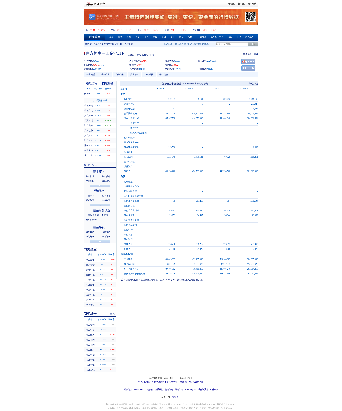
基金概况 (90, 74)
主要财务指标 (92, 215)
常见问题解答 (144, 382)
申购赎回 (149, 74)
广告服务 (149, 389)
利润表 (105, 215)
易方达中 (90, 259)
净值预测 (197, 44)
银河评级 (90, 236)
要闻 (155, 37)
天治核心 (88, 130)
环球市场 (202, 37)
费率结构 (120, 74)
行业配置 (106, 200)
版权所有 (176, 397)
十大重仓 (90, 196)
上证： (141, 30)
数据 (181, 37)
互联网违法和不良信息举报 (164, 382)
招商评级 (106, 236)
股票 (120, 37)
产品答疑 (214, 389)
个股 (146, 37)
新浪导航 (252, 3)
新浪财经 (89, 44)
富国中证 (90, 274)
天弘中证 (90, 269)
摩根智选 (88, 105)
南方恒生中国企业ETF (112, 44)
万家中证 (90, 294)
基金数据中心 (217, 37)
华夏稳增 (88, 120)
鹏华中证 (90, 299)
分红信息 (163, 74)
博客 (230, 37)
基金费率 (106, 176)
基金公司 (105, 74)
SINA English (190, 389)
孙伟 (256, 54)
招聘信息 (169, 389)
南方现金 (90, 354)
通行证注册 (203, 389)
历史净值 (134, 74)
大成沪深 (88, 115)
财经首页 (232, 3)
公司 (164, 37)
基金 (111, 37)
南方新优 (90, 369)
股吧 (239, 37)
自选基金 (249, 37)
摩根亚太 (88, 110)
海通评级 (106, 232)
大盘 (138, 37)
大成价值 (88, 135)
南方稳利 (90, 324)
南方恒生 (88, 93)
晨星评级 (90, 232)
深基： (114, 30)
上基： (87, 30)
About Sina (138, 389)
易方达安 (88, 155)
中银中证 (90, 279)
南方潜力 (90, 334)
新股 (172, 37)
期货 (129, 37)
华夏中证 (90, 289)
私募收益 (206, 44)
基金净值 (179, 44)
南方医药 (90, 349)
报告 (190, 37)
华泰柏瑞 (90, 304)
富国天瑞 (88, 150)
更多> (113, 314)
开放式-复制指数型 (146, 55)
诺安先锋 (88, 125)
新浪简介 (128, 389)
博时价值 (88, 145)
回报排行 (188, 44)
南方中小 (90, 329)
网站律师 (179, 389)
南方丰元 (90, 339)
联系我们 (159, 389)
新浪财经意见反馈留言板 (192, 382)
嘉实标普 (90, 264)
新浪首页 (242, 3)
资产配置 (90, 200)
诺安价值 (88, 140)
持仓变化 (106, 196)
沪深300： (197, 30)
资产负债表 (91, 219)
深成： (167, 30)
